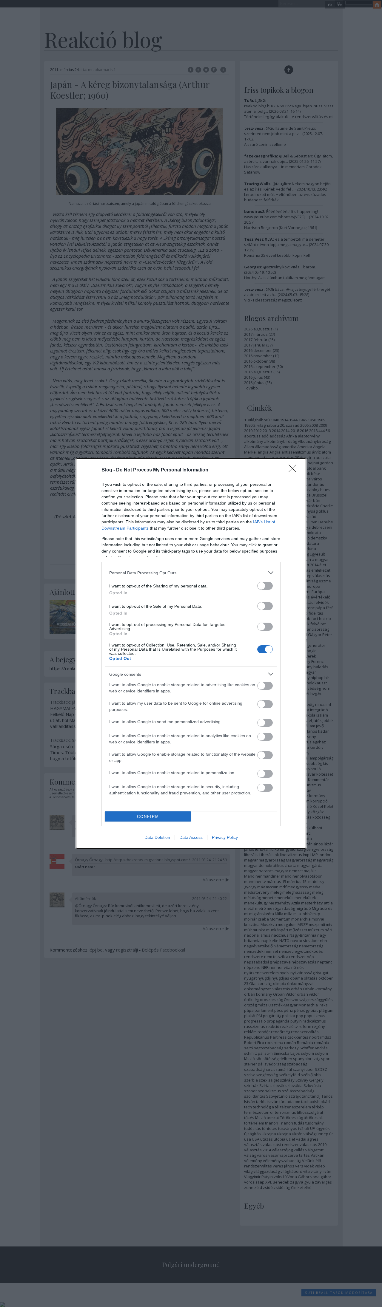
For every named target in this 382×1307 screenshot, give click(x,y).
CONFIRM (148, 816)
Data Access (191, 837)
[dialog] (191, 653)
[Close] (294, 470)
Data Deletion (157, 837)
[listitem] (191, 573)
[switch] (265, 586)
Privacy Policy (225, 837)
